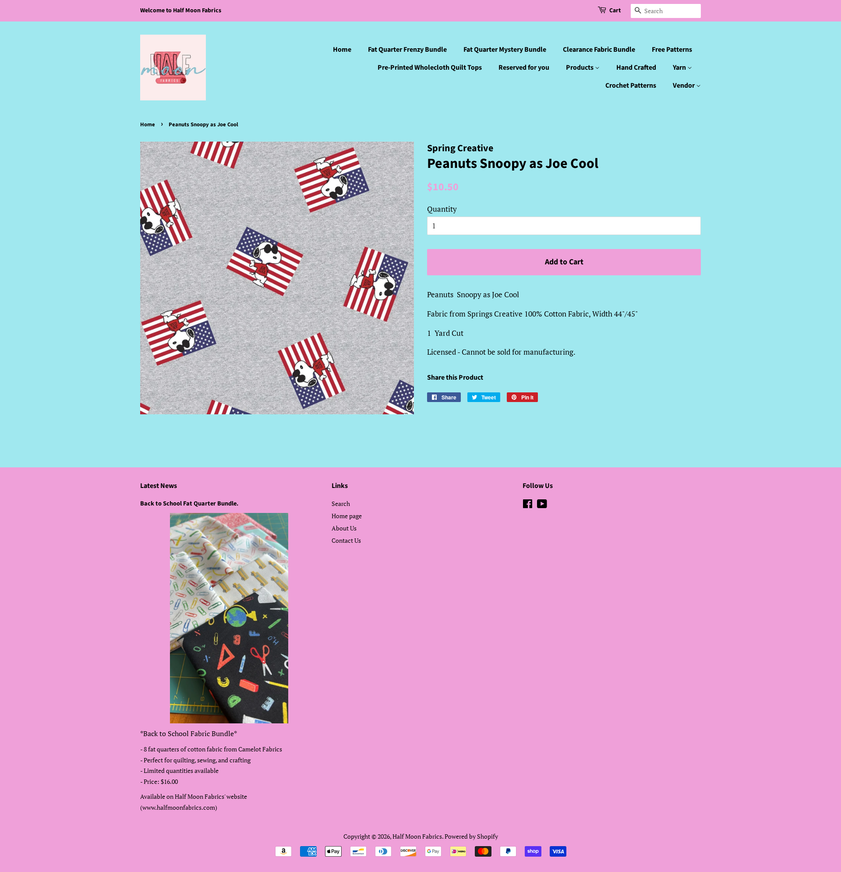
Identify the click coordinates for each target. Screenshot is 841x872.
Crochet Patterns (630, 85)
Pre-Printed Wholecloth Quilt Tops (430, 67)
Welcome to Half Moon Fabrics (180, 10)
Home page (347, 516)
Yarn (680, 67)
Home (342, 49)
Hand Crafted (636, 67)
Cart (615, 10)
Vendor (684, 85)
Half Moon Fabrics (417, 836)
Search (341, 503)
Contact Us (346, 540)
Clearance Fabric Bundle (599, 49)
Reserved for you (523, 67)
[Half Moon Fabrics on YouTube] (542, 505)
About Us (344, 528)
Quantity (442, 209)
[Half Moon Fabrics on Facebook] (528, 505)
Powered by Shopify (471, 836)
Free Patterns (672, 49)
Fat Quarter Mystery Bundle (504, 49)
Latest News (158, 486)
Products (580, 67)
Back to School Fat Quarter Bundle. (189, 503)
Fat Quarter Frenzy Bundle (407, 49)
